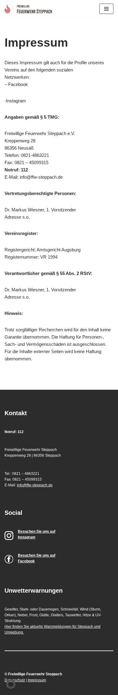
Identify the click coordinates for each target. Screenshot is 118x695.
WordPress (51, 689)
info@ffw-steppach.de (35, 485)
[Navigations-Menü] (106, 9)
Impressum (37, 680)
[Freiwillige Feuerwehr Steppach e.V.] (30, 8)
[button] (11, 684)
